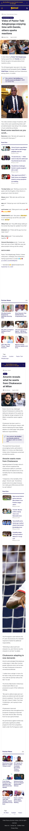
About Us (7, 825)
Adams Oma (5, 37)
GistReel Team (20, 825)
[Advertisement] (14, 284)
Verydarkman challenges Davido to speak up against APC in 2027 (18, 168)
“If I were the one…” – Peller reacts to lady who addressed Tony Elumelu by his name (19, 158)
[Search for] (27, 9)
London (11, 356)
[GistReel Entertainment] (14, 8)
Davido (4, 356)
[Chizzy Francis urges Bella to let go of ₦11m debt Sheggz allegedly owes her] (5, 148)
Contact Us (13, 825)
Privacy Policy (14, 828)
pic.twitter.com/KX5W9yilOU (9, 260)
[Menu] (2, 9)
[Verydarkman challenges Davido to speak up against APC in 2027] (5, 167)
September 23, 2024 (7, 267)
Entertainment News (12, 14)
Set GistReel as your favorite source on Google (13, 3)
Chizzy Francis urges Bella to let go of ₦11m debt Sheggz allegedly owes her (19, 149)
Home (4, 14)
